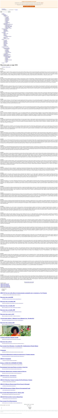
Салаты (6, 60)
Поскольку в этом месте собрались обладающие (9, 360)
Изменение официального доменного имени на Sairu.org (13, 371)
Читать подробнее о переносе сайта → (29, 6)
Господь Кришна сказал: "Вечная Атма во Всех (9, 377)
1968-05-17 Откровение (5, 358)
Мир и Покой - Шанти (8, 26)
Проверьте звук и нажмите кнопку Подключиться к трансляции (11, 339)
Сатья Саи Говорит (6, 38)
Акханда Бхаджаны (8, 52)
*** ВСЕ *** (7, 49)
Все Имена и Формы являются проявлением (9, 381)
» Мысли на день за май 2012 (4, 284)
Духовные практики (7, 48)
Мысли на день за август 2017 (7, 314)
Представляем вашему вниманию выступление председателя (11, 394)
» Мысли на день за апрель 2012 (5, 285)
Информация (6, 15)
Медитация (7, 50)
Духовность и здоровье (7, 54)
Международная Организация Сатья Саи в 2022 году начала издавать (12, 364)
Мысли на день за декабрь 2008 (7, 309)
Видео (3, 39)
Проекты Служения (5, 28)
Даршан (6, 21)
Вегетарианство (6, 55)
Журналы (5, 35)
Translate (16, 9)
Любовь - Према (7, 27)
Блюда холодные (7, 57)
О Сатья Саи (4, 14)
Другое (5, 31)
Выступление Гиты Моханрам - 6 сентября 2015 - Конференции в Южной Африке (19, 345)
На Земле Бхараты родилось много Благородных (9, 398)
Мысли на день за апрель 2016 (7, 322)
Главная (3, 13)
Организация (6, 23)
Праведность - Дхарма (8, 25)
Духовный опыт (6, 53)
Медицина (5, 29)
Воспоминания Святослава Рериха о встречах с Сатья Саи (13, 367)
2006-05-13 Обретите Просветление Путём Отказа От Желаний (14, 384)
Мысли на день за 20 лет (6, 341)
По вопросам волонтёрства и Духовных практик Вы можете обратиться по (13, 356)
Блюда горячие (7, 56)
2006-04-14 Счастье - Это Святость (8, 375)
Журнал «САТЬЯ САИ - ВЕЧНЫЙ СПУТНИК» (11, 362)
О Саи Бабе (7, 16)
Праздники (7, 20)
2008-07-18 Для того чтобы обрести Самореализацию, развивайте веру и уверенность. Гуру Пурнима (23, 293)
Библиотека (3, 32)
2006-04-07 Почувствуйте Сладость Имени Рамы (11, 396)
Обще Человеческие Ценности (8, 24)
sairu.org (42, 2)
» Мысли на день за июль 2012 (4, 283)
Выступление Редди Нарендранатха (8, 401)
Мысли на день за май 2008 (6, 297)
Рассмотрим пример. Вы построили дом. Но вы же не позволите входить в (13, 343)
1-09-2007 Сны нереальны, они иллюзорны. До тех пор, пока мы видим (12, 303)
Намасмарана (7, 51)
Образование (7, 18)
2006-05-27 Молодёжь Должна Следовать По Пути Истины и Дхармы (16, 379)
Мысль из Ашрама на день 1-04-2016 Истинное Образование (11, 324)
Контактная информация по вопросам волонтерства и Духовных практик (17, 354)
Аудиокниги (5, 34)
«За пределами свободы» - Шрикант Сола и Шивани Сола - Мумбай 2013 (17, 318)
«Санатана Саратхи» (8, 36)
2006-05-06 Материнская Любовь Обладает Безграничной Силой (15, 388)
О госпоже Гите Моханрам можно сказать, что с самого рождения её (12, 347)
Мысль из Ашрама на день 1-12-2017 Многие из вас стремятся (11, 307)
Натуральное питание (8, 59)
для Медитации (7, 22)
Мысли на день (6, 33)
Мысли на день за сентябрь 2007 (7, 301)
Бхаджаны (5, 45)
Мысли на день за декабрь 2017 (7, 305)
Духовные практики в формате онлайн (9, 337)
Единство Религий (6, 47)
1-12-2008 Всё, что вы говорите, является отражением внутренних (11, 311)
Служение (6, 17)
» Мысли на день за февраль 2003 (5, 286)
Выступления (7, 19)
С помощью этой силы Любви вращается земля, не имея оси (11, 294)
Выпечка (6, 58)
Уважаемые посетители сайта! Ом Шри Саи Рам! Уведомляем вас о (11, 373)
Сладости (6, 61)
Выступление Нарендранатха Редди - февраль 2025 (12, 392)
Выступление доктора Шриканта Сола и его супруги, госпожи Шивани (12, 320)
